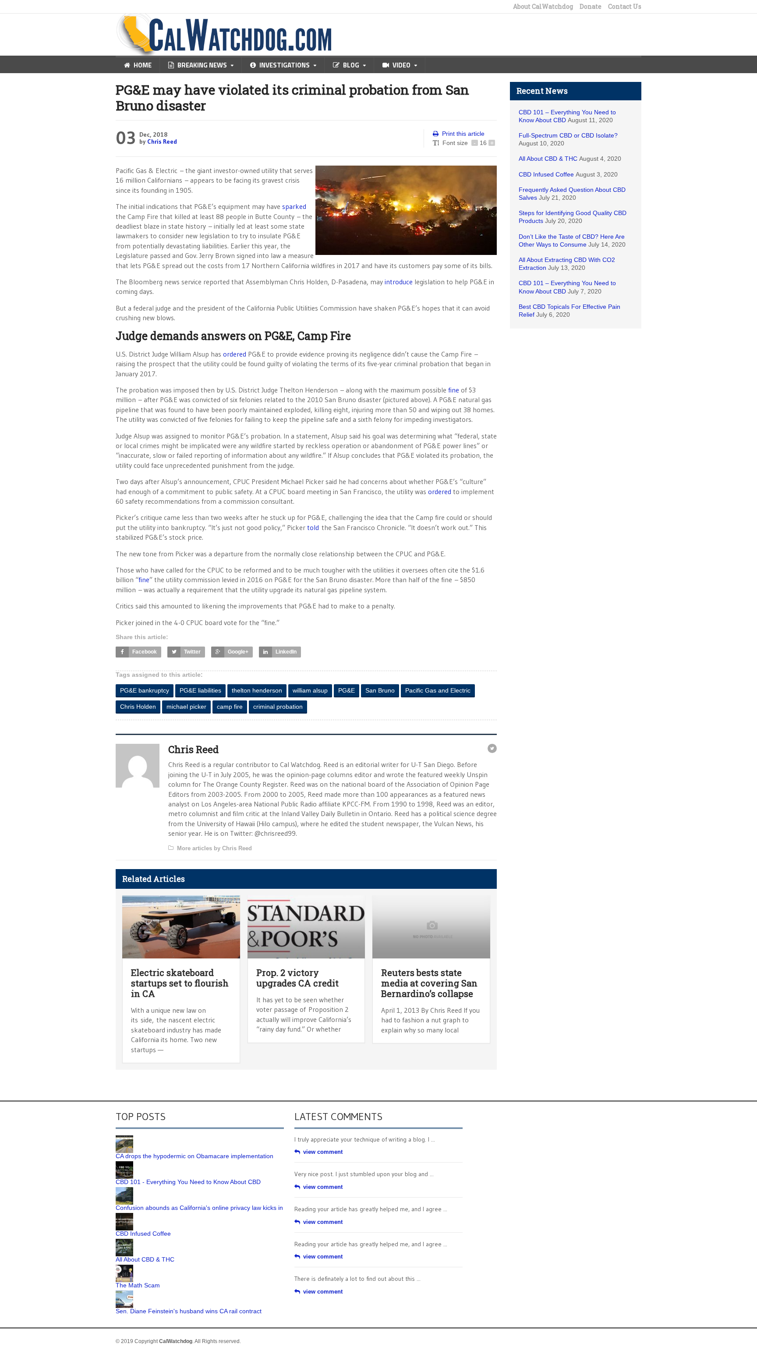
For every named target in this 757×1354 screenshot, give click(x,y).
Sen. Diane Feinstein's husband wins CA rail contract (189, 1311)
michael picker (186, 706)
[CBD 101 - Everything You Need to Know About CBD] (124, 1164)
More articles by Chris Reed (214, 848)
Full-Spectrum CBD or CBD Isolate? (568, 135)
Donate (590, 7)
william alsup (310, 690)
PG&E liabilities (200, 690)
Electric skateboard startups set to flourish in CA (180, 983)
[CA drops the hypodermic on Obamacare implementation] (124, 1138)
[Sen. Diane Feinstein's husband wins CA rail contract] (124, 1293)
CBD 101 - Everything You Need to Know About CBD (188, 1181)
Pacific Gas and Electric (437, 690)
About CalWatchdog (543, 7)
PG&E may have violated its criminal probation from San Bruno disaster (292, 97)
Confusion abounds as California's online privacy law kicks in (199, 1207)
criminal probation (278, 706)
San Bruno (380, 690)
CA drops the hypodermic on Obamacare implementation (194, 1156)
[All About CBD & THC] (124, 1241)
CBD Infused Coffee (546, 174)
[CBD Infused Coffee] (124, 1216)
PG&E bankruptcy (144, 690)
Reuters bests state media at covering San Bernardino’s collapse (429, 983)
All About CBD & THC (548, 158)
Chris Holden (138, 706)
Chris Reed (162, 141)
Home (143, 65)
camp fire (230, 706)
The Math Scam (138, 1285)
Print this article (463, 133)
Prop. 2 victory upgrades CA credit (297, 978)
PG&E (346, 690)
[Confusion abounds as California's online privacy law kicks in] (124, 1190)
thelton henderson (257, 690)
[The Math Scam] (124, 1267)
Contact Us (624, 7)
